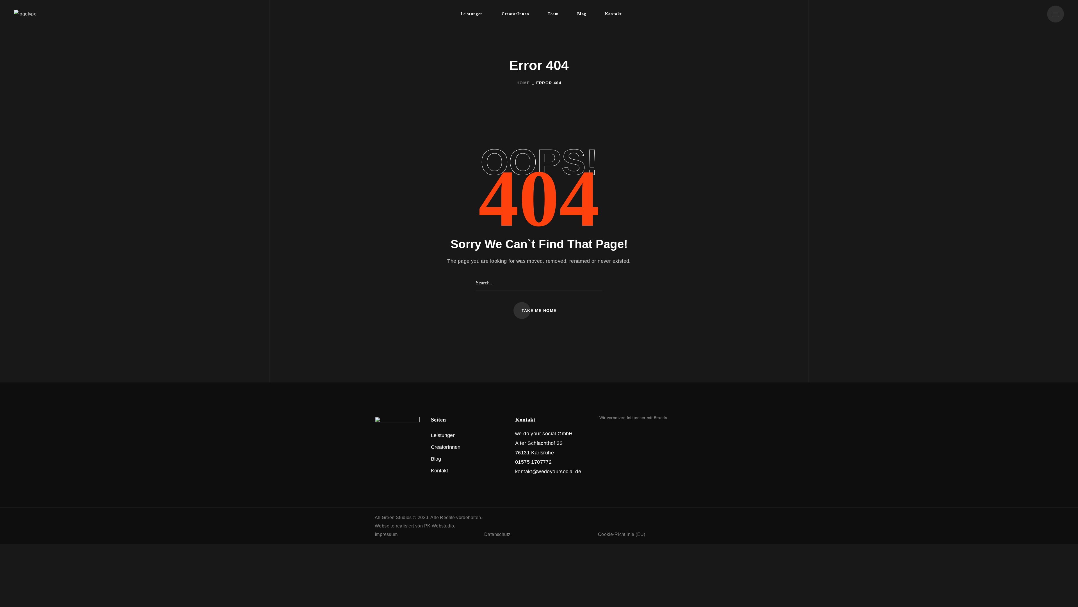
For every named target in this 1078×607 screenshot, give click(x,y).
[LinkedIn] (613, 432)
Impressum (386, 534)
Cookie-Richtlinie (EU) (621, 534)
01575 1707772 (533, 462)
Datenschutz (497, 534)
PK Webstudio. (439, 526)
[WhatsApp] (625, 432)
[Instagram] (601, 432)
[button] (539, 310)
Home (523, 83)
